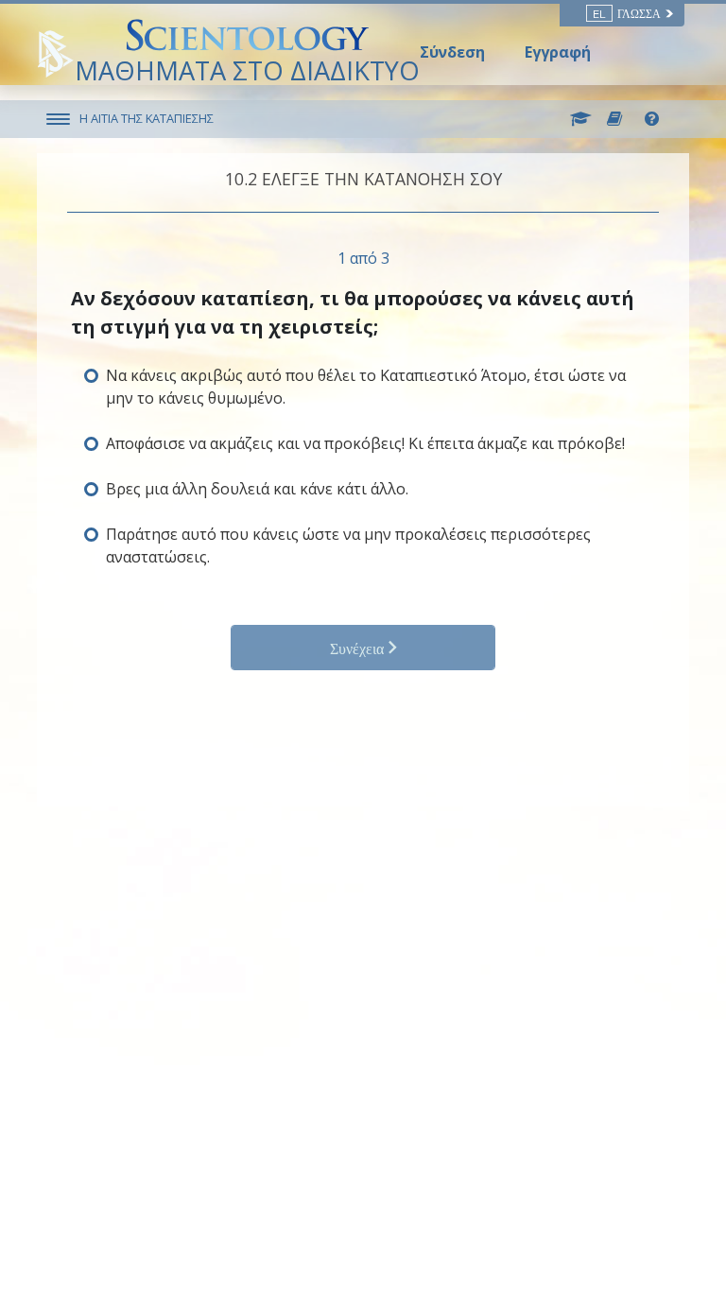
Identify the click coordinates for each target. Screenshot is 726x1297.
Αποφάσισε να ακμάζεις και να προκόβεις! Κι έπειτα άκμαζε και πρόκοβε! (365, 443)
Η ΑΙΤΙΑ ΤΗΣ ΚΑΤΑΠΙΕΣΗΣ (146, 118)
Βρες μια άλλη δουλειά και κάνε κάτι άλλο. (257, 488)
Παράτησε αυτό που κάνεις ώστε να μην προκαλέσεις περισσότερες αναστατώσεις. (348, 545)
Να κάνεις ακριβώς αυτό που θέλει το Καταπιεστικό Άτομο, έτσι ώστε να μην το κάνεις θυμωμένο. (366, 386)
